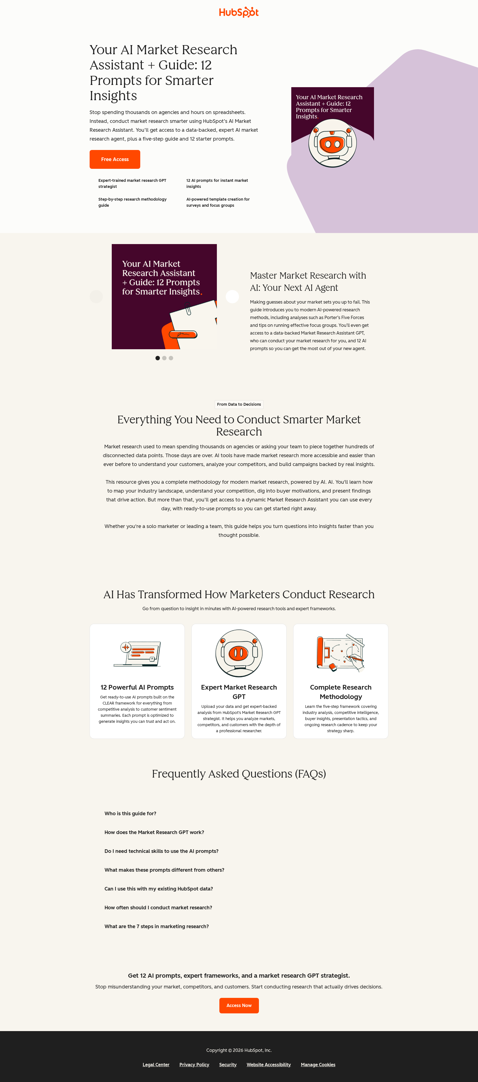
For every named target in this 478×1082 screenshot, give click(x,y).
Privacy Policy (194, 1064)
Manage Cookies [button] (318, 1064)
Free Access (115, 159)
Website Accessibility (269, 1064)
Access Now (239, 1005)
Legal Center (156, 1064)
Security (228, 1064)
